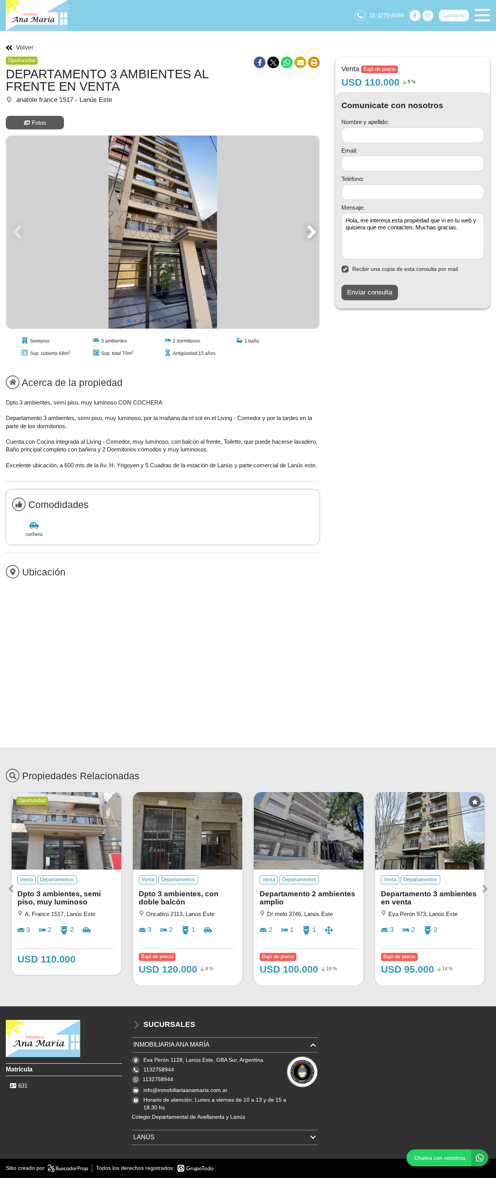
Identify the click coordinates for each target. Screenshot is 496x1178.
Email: (349, 150)
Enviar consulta (369, 292)
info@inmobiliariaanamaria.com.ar (185, 1090)
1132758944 (158, 1079)
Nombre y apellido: (365, 122)
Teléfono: (352, 179)
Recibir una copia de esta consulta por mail (405, 269)
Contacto (454, 15)
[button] (310, 232)
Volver (24, 48)
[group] (162, 232)
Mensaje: (353, 207)
